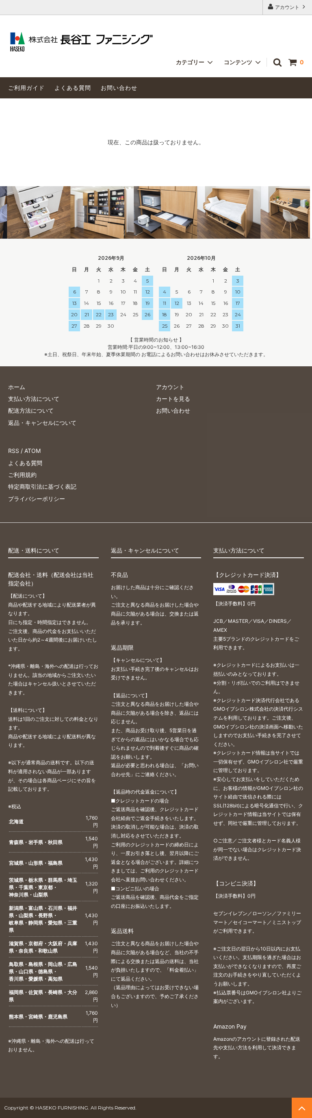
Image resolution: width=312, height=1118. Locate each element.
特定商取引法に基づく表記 (42, 486)
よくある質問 (72, 87)
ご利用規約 (22, 474)
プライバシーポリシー (36, 498)
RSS (13, 450)
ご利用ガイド (26, 87)
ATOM (32, 450)
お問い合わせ (119, 87)
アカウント (287, 7)
